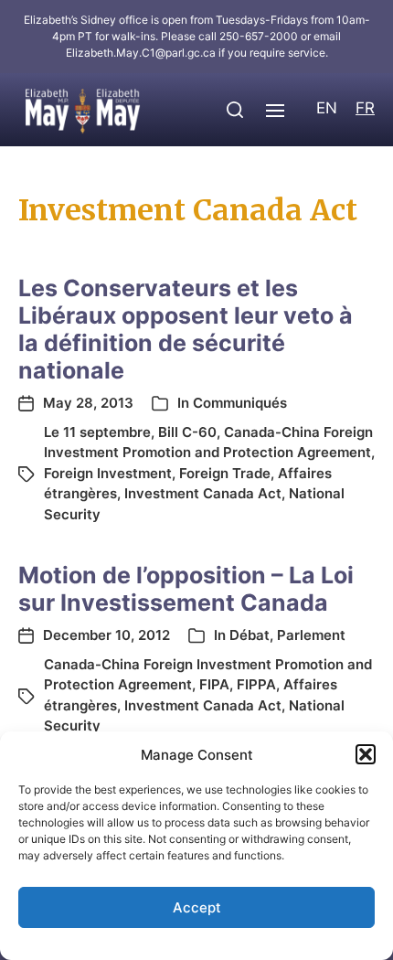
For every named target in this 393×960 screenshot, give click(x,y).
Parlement (311, 635)
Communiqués (240, 402)
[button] (365, 754)
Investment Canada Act (202, 493)
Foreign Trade (225, 473)
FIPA (214, 684)
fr (365, 108)
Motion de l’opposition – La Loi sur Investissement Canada (186, 588)
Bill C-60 (187, 432)
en (326, 108)
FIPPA (256, 684)
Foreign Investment (108, 473)
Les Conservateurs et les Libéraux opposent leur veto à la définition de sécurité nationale (185, 329)
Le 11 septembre (97, 432)
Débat (249, 635)
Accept (197, 907)
